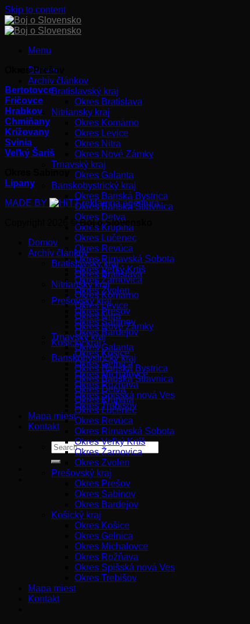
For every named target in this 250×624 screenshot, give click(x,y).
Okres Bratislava (108, 102)
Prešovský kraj (81, 473)
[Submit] (55, 461)
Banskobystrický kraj (93, 185)
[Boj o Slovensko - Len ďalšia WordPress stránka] (43, 25)
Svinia (18, 142)
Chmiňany (27, 121)
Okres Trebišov (105, 578)
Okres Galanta (104, 175)
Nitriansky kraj (80, 112)
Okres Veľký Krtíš (109, 441)
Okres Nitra (97, 143)
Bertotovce (29, 90)
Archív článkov (58, 81)
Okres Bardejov (106, 332)
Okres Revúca (103, 248)
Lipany (20, 183)
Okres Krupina (104, 400)
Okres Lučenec (105, 238)
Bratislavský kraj (85, 91)
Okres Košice (102, 525)
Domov (43, 242)
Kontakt (43, 426)
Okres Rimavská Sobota (124, 259)
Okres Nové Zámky (113, 154)
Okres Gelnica (103, 536)
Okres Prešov (102, 483)
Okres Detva (100, 217)
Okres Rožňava (106, 557)
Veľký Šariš (30, 153)
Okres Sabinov (104, 494)
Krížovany (27, 132)
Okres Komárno (106, 122)
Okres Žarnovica (108, 452)
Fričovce (24, 100)
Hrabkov (23, 111)
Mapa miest (52, 416)
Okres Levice (101, 133)
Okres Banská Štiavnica (123, 379)
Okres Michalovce (111, 546)
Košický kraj (76, 515)
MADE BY (27, 203)
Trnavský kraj (78, 164)
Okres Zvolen (102, 462)
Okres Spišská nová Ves (124, 567)
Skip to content (35, 10)
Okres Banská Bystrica (121, 196)
